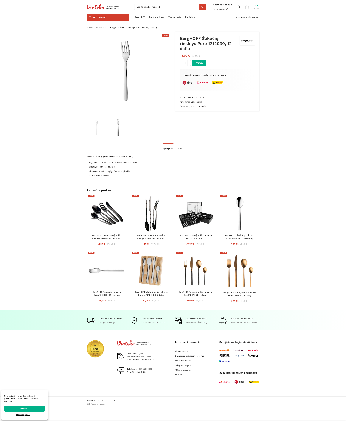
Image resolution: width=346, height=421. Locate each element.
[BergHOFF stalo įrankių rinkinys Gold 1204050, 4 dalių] (239, 271)
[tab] (168, 147)
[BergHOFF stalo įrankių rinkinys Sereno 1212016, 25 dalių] (151, 270)
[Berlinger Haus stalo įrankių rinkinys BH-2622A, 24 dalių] (151, 214)
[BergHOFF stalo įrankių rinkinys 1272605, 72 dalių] (195, 214)
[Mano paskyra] (238, 7)
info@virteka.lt (143, 372)
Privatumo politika (23, 415)
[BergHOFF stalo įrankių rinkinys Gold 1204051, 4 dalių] (195, 270)
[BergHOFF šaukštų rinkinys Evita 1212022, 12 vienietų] (239, 214)
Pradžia (90, 27)
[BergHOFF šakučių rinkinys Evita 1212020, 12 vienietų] (107, 270)
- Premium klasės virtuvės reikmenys (103, 401)
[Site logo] (104, 6)
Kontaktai (179, 374)
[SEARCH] (202, 7)
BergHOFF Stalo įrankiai (196, 106)
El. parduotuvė (181, 351)
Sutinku (24, 408)
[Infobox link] (222, 6)
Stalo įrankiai (101, 27)
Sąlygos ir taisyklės (183, 365)
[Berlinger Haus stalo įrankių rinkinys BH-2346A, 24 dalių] (107, 214)
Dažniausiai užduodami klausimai (189, 356)
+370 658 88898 (145, 369)
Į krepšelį (199, 63)
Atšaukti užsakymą (183, 370)
